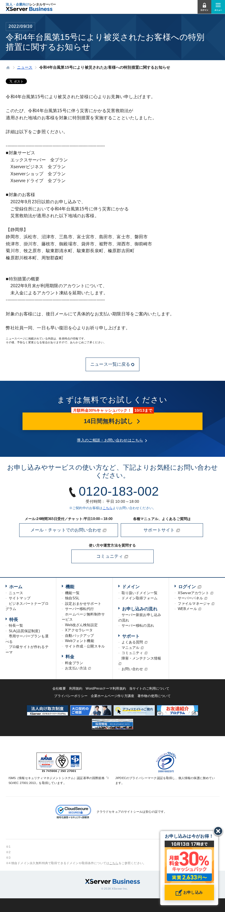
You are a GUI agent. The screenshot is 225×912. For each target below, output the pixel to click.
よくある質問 (132, 642)
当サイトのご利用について (149, 688)
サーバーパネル (190, 598)
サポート (131, 636)
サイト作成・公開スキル (85, 646)
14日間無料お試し (109, 421)
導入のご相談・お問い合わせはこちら (110, 440)
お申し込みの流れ (140, 608)
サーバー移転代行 (79, 609)
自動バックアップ (79, 636)
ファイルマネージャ (194, 604)
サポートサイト (160, 530)
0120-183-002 (119, 491)
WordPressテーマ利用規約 (106, 688)
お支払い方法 (76, 668)
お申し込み (192, 892)
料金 (70, 656)
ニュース (16, 593)
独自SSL (72, 598)
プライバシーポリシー (71, 696)
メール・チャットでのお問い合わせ (66, 530)
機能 (70, 586)
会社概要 (59, 688)
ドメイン (131, 586)
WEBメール (187, 609)
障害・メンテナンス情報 (141, 658)
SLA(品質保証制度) (24, 631)
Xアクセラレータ (79, 630)
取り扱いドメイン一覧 (140, 593)
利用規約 (76, 688)
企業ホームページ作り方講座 (112, 696)
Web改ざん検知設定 (81, 625)
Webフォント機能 (79, 641)
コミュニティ (110, 556)
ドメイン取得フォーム (140, 598)
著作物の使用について (154, 696)
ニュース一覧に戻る (110, 364)
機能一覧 (72, 593)
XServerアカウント (193, 593)
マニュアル (131, 648)
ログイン (187, 586)
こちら (108, 508)
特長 (13, 619)
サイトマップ (19, 598)
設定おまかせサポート (83, 604)
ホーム (15, 586)
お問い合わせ (132, 669)
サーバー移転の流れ (138, 625)
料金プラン (74, 663)
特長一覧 (16, 625)
